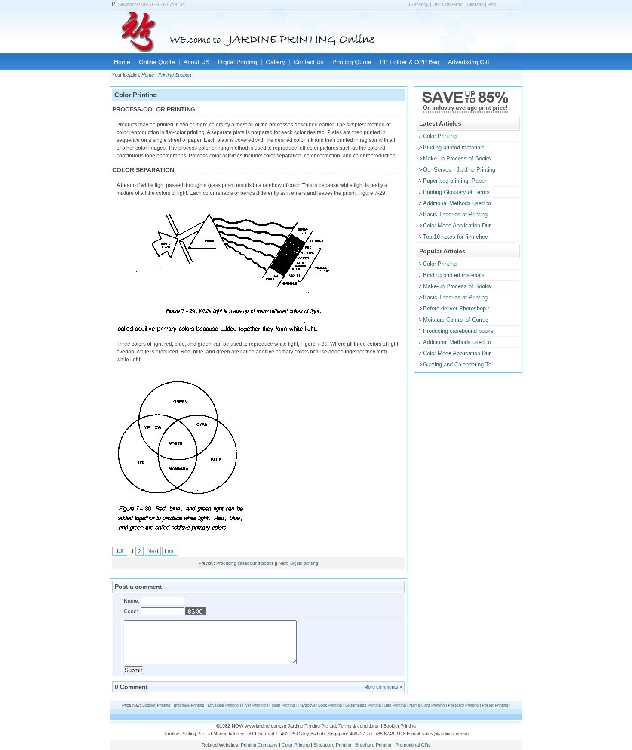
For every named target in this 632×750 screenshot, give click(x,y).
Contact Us (309, 61)
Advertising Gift (468, 61)
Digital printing (304, 563)
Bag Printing (395, 705)
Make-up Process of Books (457, 158)
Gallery (275, 61)
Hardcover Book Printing (320, 705)
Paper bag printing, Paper (454, 181)
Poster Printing (495, 705)
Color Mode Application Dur (457, 225)
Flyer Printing (254, 705)
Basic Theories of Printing (455, 214)
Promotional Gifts (413, 744)
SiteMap (475, 4)
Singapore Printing (332, 744)
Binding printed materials (454, 147)
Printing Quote (351, 61)
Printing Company (259, 744)
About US (196, 61)
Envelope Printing (223, 705)
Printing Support (174, 74)
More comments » (383, 686)
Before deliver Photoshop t (456, 308)
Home (122, 61)
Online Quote (157, 61)
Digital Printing (237, 61)
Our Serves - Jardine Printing (459, 169)
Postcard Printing (463, 705)
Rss (492, 4)
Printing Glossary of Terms (456, 192)
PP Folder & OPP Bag (409, 61)
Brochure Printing (189, 705)
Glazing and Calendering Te (457, 364)
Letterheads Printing (363, 705)
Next (152, 551)
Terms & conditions (358, 725)
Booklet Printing (156, 705)
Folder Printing (282, 705)
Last (170, 551)
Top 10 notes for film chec (455, 237)
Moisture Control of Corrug (455, 320)
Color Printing (440, 136)
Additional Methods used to (457, 203)
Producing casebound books (244, 563)
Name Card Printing (427, 705)
